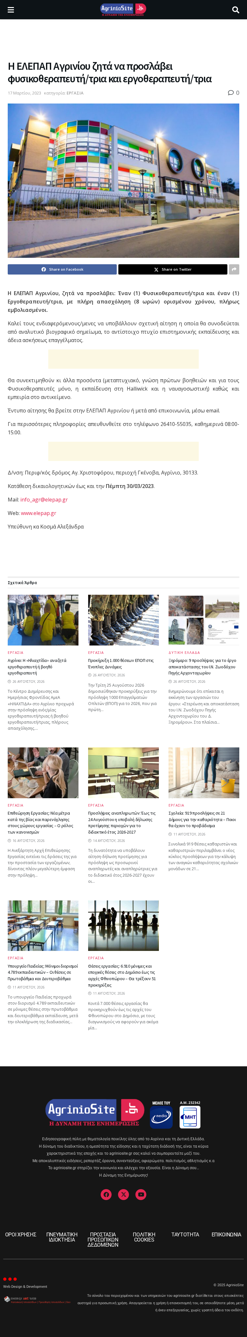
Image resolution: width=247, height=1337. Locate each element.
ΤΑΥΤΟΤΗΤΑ (185, 1235)
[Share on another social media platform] (234, 269)
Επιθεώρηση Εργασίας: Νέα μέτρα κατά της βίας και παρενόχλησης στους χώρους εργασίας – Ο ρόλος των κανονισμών (40, 822)
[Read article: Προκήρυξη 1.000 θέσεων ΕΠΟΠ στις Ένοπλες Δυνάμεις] (123, 620)
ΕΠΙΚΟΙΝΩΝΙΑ (226, 1235)
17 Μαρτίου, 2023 (24, 93)
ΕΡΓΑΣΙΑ (75, 93)
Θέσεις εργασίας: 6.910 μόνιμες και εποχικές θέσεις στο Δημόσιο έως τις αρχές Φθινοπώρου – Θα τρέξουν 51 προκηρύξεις (122, 975)
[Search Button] (235, 9)
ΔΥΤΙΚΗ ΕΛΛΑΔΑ (184, 652)
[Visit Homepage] (123, 9)
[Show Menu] (11, 9)
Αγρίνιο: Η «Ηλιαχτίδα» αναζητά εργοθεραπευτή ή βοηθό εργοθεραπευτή (37, 666)
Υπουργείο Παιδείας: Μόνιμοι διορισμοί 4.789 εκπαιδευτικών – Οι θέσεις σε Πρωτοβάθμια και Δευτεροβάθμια (43, 972)
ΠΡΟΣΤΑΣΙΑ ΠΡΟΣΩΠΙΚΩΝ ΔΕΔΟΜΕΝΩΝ (102, 1240)
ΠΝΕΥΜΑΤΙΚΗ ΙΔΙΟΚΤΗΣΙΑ (62, 1237)
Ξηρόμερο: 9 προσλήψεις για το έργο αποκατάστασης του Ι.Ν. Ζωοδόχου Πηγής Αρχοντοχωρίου (202, 666)
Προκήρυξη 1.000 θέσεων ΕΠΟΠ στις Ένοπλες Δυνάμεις (121, 663)
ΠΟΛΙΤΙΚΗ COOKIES (144, 1237)
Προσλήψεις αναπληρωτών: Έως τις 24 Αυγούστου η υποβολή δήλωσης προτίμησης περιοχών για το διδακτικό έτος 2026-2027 (121, 822)
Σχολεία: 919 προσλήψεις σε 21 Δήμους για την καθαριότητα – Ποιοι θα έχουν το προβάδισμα (202, 819)
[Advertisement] (123, 38)
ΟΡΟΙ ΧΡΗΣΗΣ (20, 1235)
